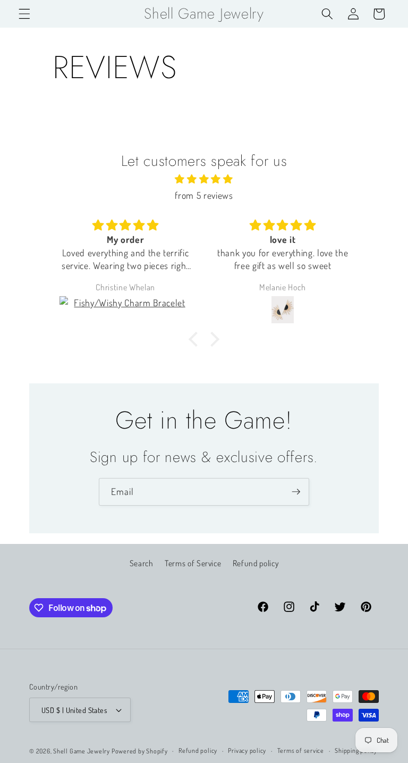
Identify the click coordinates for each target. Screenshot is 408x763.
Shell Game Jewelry (82, 751)
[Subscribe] (296, 492)
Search (142, 563)
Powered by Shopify (140, 751)
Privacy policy (247, 750)
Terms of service (300, 750)
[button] (24, 14)
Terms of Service (193, 563)
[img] (204, 179)
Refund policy (256, 563)
